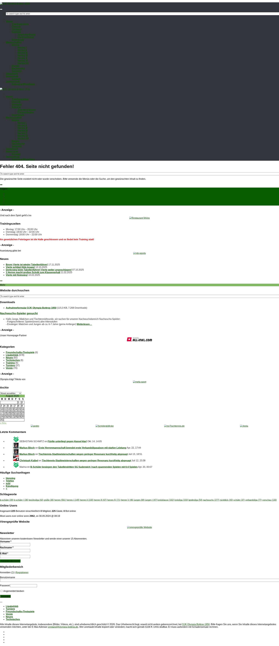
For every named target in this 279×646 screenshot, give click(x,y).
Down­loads (18, 39)
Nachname (6, 547)
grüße (49, 500)
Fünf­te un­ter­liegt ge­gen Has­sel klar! (67, 441)
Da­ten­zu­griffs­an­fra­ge (23, 84)
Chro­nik (16, 26)
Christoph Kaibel (28, 460)
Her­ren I (21, 47)
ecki (8, 483)
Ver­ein (9, 21)
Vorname (5, 541)
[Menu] (1, 9)
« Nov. (3, 423)
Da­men (15, 66)
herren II (86, 500)
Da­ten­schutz (13, 81)
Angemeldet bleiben (13, 591)
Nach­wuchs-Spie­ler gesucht (19, 313)
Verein (9, 368)
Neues (9, 357)
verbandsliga (253, 500)
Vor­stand (17, 29)
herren (60, 500)
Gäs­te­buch (12, 73)
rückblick (226, 500)
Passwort (5, 585)
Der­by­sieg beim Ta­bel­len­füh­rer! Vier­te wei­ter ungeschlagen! (39, 270)
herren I (73, 500)
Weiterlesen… (84, 324)
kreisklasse (166, 500)
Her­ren (15, 45)
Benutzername (7, 577)
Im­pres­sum (12, 76)
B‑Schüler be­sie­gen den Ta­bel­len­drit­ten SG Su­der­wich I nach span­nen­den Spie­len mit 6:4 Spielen (84, 467)
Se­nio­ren (17, 71)
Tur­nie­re (10, 609)
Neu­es (9, 617)
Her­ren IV (22, 55)
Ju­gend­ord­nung (26, 34)
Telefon (10, 481)
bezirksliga (36, 500)
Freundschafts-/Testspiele (20, 352)
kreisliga (181, 500)
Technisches (13, 360)
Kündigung (12, 486)
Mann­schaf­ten (14, 42)
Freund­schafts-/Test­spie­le (20, 611)
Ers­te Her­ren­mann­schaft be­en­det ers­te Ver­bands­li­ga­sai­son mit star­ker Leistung (82, 448)
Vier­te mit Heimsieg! (17, 275)
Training (10, 363)
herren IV (113, 500)
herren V (127, 500)
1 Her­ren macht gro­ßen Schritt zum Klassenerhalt (33, 272)
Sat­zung (16, 32)
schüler (239, 500)
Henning (10, 478)
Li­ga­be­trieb (12, 606)
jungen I (151, 500)
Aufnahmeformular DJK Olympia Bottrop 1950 (31, 308)
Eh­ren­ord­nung (25, 37)
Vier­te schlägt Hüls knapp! (20, 267)
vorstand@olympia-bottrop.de (63, 627)
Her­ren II (22, 50)
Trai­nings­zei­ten (20, 24)
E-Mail (4, 553)
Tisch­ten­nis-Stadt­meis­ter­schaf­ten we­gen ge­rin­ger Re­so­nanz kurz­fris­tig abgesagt (83, 454)
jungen (139, 500)
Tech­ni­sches (13, 619)
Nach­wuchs (18, 68)
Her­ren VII (22, 63)
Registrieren (22, 572)
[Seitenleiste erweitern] (1, 184)
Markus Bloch (27, 448)
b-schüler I (21, 500)
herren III (100, 500)
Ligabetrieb (12, 355)
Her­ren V (22, 58)
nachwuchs (211, 500)
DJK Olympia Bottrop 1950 (196, 624)
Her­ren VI (22, 60)
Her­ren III (22, 53)
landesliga (195, 500)
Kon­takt (16, 79)
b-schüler (6, 500)
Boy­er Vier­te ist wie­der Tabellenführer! (27, 264)
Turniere (10, 365)
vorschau (269, 500)
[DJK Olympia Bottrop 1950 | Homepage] (15, 3)
